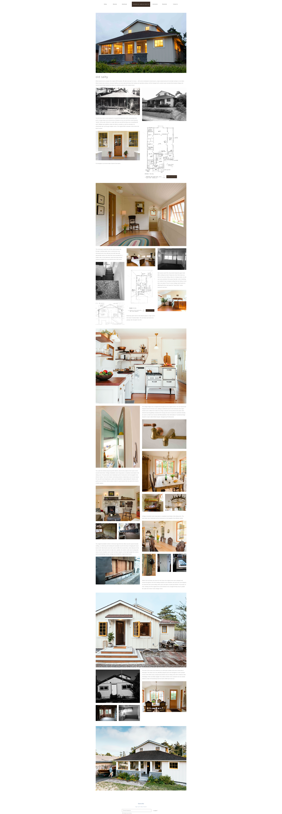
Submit (155, 810)
